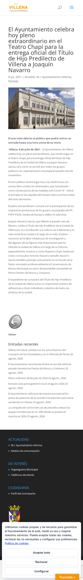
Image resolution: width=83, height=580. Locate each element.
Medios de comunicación (25, 451)
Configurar (41, 571)
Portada (13, 81)
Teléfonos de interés (22, 475)
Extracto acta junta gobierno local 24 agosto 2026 (36, 383)
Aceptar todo (41, 552)
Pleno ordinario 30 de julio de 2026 (28, 378)
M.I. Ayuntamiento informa (53, 77)
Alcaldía (30, 77)
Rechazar (41, 562)
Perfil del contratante (23, 493)
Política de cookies (17, 543)
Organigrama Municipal (24, 469)
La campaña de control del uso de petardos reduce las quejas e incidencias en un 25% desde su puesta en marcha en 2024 (39, 412)
